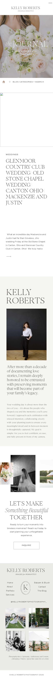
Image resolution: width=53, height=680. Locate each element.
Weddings (12, 155)
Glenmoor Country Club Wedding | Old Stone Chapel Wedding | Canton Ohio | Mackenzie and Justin (26, 182)
